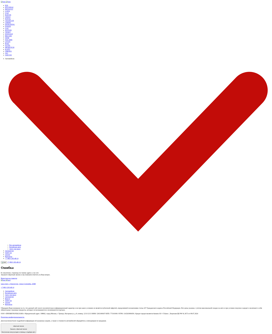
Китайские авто (15, 247)
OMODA (8, 51)
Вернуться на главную (9, 278)
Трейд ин (8, 253)
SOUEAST (9, 34)
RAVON (8, 15)
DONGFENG (10, 24)
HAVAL (8, 19)
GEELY (8, 17)
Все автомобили (15, 245)
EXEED (8, 26)
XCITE (7, 45)
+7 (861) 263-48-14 (11, 258)
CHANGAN (9, 21)
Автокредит (9, 251)
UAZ (7, 13)
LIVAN (7, 42)
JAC (6, 53)
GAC (7, 28)
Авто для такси (14, 249)
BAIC (7, 43)
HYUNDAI (9, 7)
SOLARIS (8, 40)
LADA (7, 11)
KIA (6, 5)
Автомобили (9, 291)
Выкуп (7, 299)
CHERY (8, 22)
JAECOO (8, 55)
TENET (8, 32)
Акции (7, 255)
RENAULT (9, 9)
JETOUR (8, 30)
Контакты (8, 256)
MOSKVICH (9, 47)
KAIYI (7, 49)
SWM (7, 38)
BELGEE (8, 36)
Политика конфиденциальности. (13, 317)
